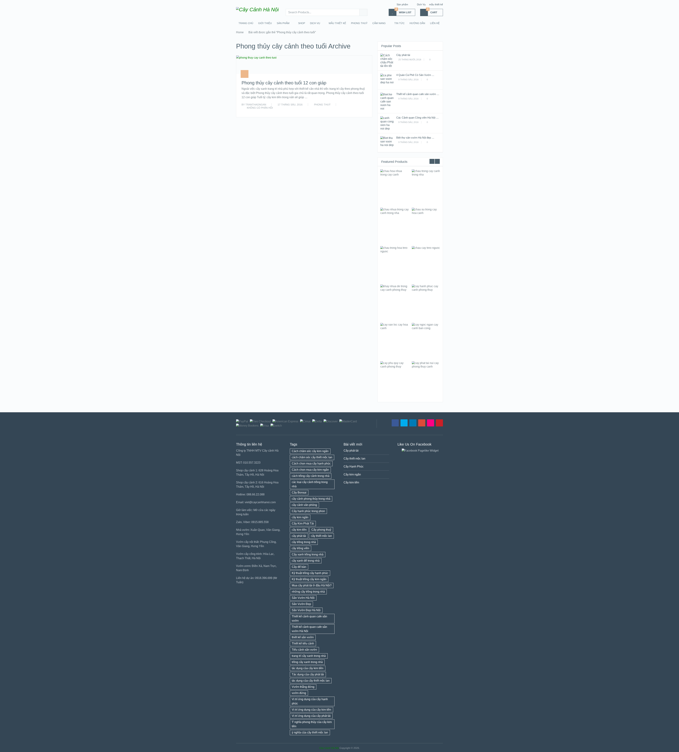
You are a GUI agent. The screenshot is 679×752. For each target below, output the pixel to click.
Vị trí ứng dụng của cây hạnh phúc (310, 701)
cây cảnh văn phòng (304, 504)
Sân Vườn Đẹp (301, 603)
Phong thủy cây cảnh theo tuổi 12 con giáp (284, 82)
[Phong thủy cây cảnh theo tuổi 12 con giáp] (256, 65)
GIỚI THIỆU (265, 23)
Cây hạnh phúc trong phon (308, 511)
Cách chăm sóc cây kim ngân (310, 451)
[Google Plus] (421, 422)
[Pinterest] (439, 422)
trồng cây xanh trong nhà (307, 662)
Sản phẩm (402, 4)
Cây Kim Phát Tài (303, 523)
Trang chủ (246, 23)
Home (240, 32)
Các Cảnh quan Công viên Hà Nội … (417, 117)
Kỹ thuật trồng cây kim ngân (309, 579)
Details (394, 186)
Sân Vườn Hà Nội (303, 597)
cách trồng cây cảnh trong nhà (310, 475)
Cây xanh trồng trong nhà (307, 554)
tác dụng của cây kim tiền (307, 668)
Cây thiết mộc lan (354, 458)
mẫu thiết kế (436, 4)
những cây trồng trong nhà (308, 591)
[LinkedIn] (412, 422)
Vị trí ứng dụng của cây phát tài (311, 715)
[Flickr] (430, 422)
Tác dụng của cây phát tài (308, 674)
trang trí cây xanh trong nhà (309, 655)
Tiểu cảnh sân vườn (304, 649)
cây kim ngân (300, 517)
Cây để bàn (299, 566)
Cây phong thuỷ (321, 529)
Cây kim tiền (351, 482)
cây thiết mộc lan (321, 535)
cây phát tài (299, 535)
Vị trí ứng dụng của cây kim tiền (311, 709)
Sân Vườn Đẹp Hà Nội (306, 610)
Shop (301, 23)
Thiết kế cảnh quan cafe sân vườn (309, 618)
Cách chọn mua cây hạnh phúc (311, 463)
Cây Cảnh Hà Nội (329, 748)
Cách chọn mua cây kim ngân (310, 469)
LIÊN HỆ (435, 23)
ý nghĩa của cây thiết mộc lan (310, 732)
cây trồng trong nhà (304, 542)
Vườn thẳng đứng (303, 686)
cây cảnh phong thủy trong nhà (311, 498)
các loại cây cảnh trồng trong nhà (310, 484)
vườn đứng (299, 692)
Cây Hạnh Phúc (354, 466)
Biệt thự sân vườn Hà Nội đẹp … (415, 137)
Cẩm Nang (379, 23)
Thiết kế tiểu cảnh (303, 643)
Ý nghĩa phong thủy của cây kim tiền (312, 724)
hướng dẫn (417, 23)
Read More (359, 110)
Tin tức (399, 23)
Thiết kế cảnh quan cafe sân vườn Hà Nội (309, 629)
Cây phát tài (403, 54)
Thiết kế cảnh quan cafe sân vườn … (417, 94)
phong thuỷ (359, 23)
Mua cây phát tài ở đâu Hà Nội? (312, 585)
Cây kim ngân (352, 474)
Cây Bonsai (299, 492)
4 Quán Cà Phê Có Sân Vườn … (415, 74)
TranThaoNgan (255, 104)
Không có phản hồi (260, 107)
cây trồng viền (300, 548)
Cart (432, 11)
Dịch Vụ (421, 4)
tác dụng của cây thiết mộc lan (311, 680)
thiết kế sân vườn (303, 637)
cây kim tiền (299, 529)
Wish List (404, 11)
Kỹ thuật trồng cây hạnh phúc (310, 573)
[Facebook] (395, 422)
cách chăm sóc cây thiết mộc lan (312, 457)
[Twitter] (404, 422)
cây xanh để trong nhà (306, 560)
